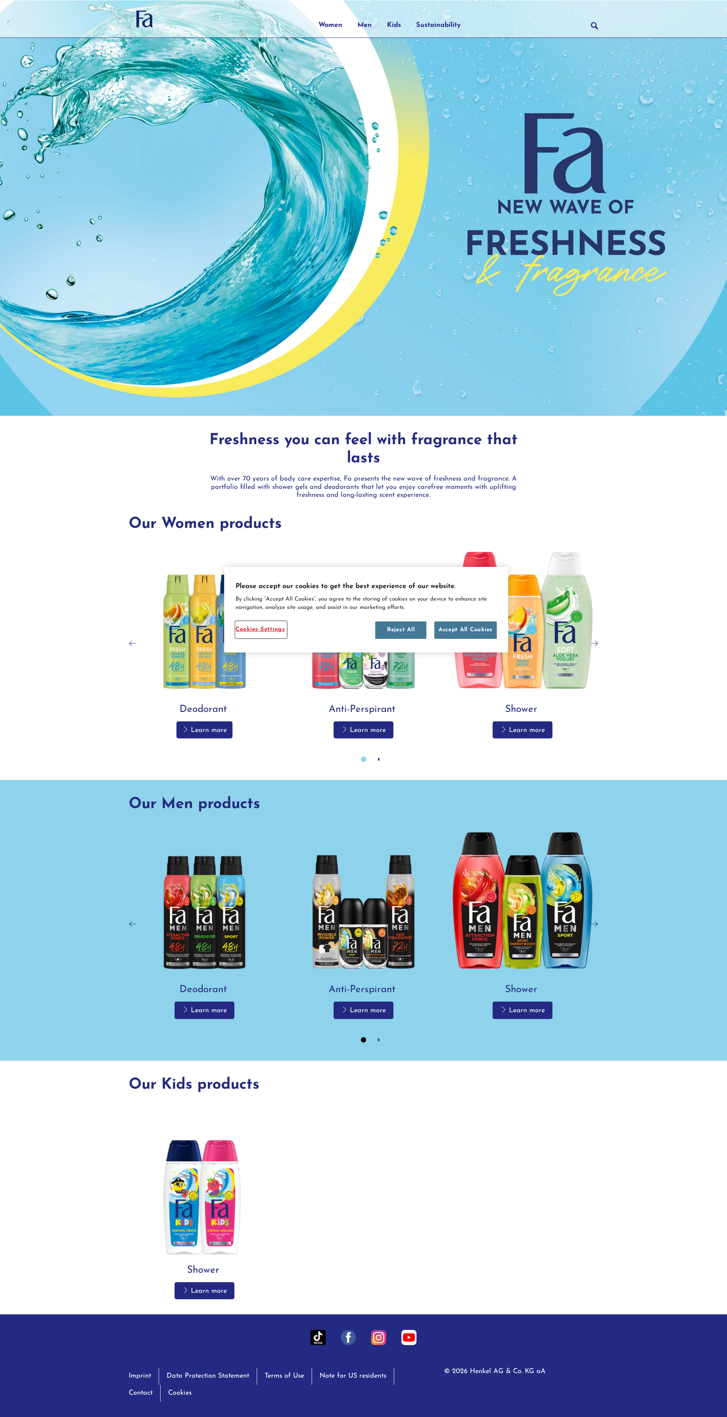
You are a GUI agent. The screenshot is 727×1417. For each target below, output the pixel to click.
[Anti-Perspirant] (363, 923)
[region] (366, 610)
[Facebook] (348, 1337)
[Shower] (522, 643)
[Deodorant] (204, 643)
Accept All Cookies (465, 630)
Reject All (401, 630)
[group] (363, 656)
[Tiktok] (318, 1337)
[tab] (363, 759)
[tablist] (363, 759)
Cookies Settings (260, 629)
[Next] (594, 643)
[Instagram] (378, 1337)
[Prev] (132, 643)
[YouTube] (409, 1337)
